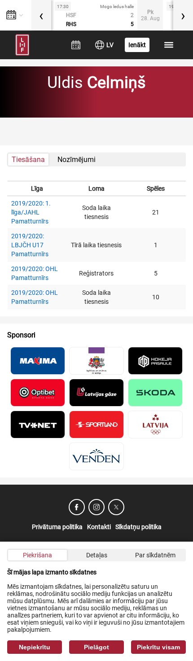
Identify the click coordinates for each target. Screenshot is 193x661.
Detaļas (96, 555)
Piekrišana (37, 555)
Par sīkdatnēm (155, 555)
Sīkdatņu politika (138, 526)
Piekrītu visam (158, 647)
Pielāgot (96, 647)
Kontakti (99, 526)
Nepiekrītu (34, 647)
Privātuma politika (57, 526)
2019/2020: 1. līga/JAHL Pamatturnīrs (31, 212)
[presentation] (41, 15)
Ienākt (137, 44)
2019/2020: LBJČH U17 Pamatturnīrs (29, 245)
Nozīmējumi (76, 159)
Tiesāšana (28, 159)
